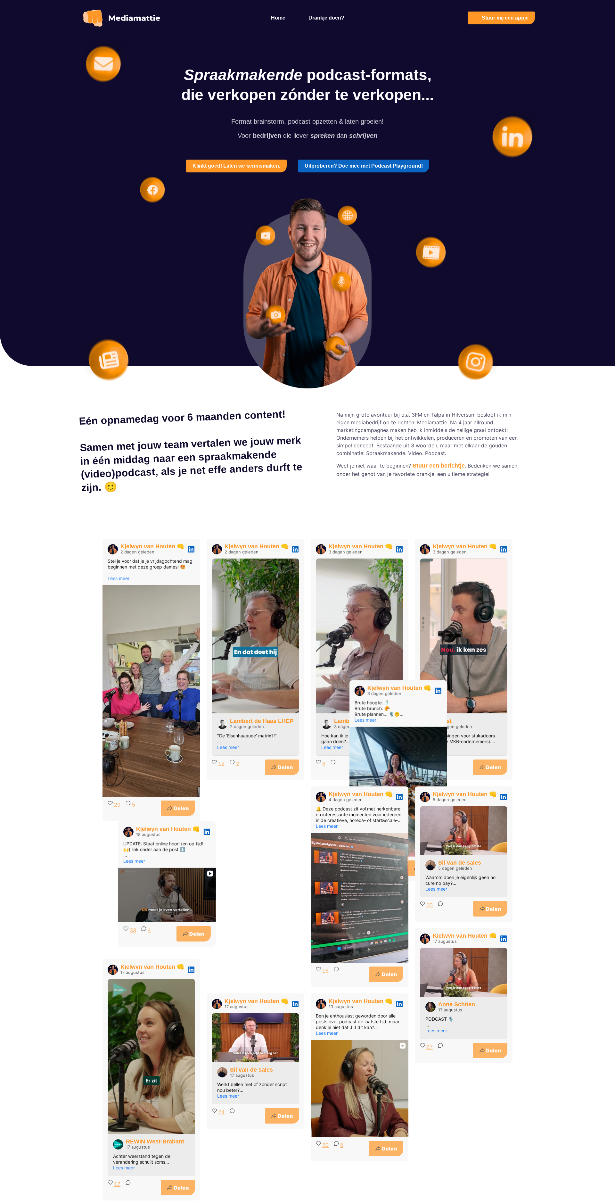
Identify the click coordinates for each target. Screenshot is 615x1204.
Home (278, 18)
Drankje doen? (326, 18)
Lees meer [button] (118, 578)
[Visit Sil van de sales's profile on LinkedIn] (430, 865)
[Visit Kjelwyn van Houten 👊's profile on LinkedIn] (113, 549)
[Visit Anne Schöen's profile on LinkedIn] (430, 1007)
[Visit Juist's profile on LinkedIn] (430, 724)
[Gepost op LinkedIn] (191, 549)
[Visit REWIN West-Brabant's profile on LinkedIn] (118, 1144)
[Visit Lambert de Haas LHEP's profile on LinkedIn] (222, 724)
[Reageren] (331, 767)
